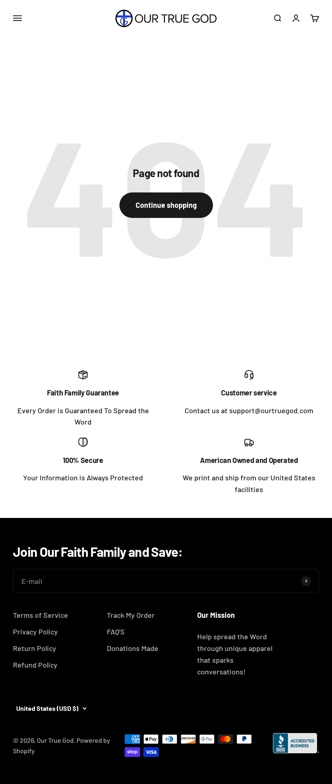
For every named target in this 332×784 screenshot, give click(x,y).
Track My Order (131, 615)
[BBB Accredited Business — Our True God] (296, 743)
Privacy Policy (35, 631)
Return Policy (34, 648)
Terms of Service (40, 615)
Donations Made (132, 648)
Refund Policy (35, 664)
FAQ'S (116, 631)
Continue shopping (166, 205)
